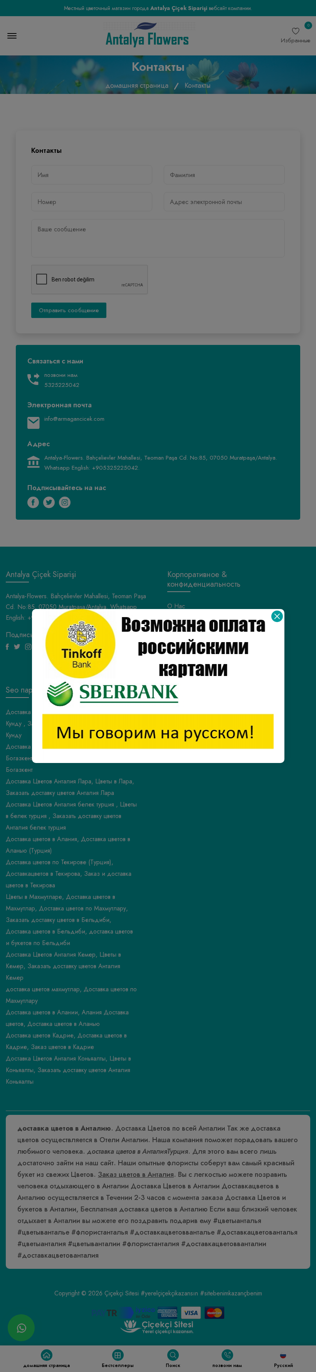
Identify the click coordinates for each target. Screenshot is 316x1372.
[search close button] (277, 616)
